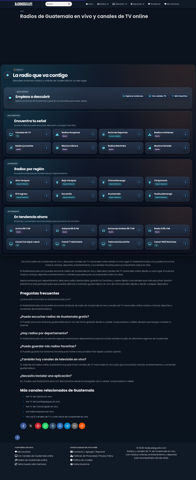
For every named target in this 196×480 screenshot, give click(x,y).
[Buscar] (69, 4)
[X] (30, 426)
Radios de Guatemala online (32, 460)
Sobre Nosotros (81, 464)
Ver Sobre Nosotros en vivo (40, 411)
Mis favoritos (181, 96)
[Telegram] (67, 426)
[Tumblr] (52, 426)
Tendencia (155, 4)
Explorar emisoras (134, 96)
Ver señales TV (159, 96)
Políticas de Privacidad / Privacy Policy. (93, 455)
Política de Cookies (82, 460)
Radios (102, 4)
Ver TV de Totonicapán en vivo (42, 406)
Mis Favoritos (172, 4)
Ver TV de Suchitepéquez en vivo (43, 401)
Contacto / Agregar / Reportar (89, 451)
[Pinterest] (38, 426)
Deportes (137, 4)
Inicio (90, 4)
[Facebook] (23, 426)
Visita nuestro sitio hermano (31, 464)
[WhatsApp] (45, 426)
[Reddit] (82, 426)
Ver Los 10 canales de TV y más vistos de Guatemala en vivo (57, 416)
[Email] (74, 426)
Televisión (120, 4)
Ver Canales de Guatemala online (35, 455)
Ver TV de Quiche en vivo (39, 396)
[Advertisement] (98, 40)
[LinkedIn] (60, 426)
